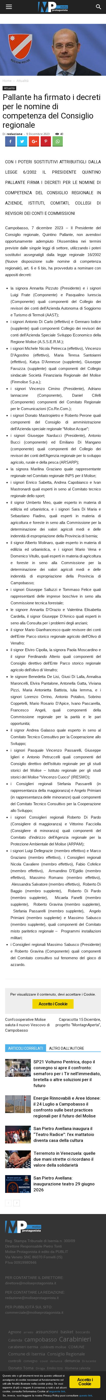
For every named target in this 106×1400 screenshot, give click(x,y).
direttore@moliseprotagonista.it (30, 1283)
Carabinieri (75, 1339)
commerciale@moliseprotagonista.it (34, 1312)
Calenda (15, 1340)
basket (66, 1332)
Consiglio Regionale (66, 1354)
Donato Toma (20, 1367)
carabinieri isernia (23, 1346)
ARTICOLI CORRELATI (25, 1048)
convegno (30, 1361)
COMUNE (76, 1346)
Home (7, 81)
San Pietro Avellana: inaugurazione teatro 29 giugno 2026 (64, 1183)
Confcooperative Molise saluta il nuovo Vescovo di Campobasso (27, 1025)
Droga (40, 1368)
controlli (14, 1361)
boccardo (83, 1332)
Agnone (14, 1331)
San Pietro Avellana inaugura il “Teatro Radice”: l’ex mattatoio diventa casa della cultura (63, 1134)
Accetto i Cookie (53, 1004)
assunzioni (47, 1331)
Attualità (22, 81)
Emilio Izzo (55, 1368)
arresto (28, 1332)
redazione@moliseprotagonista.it (32, 1298)
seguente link (57, 1391)
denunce (56, 1361)
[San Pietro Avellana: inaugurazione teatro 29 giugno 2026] (18, 1184)
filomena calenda (77, 1368)
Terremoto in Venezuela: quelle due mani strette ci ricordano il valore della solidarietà (64, 1159)
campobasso (40, 1339)
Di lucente (89, 1361)
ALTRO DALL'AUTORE (66, 1048)
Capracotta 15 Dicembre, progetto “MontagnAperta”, (78, 1022)
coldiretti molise (53, 1347)
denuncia (72, 1360)
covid (44, 1361)
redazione (14, 134)
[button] (99, 7)
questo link (85, 1395)
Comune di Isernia (26, 1353)
